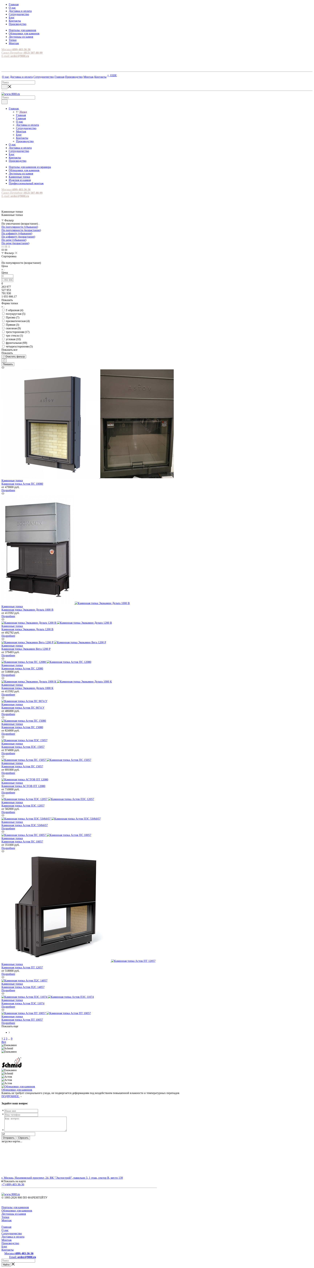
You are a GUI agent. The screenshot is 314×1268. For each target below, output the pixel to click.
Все (3, 1041)
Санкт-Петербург (22, 52)
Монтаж (6, 1220)
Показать (8, 364)
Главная (21, 115)
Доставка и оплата (12, 1236)
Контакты (7, 1249)
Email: (22, 1257)
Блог (4, 1246)
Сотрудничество (11, 1233)
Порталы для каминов (15, 1207)
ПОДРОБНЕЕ (10, 1096)
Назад (23, 111)
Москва (16, 49)
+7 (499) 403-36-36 (12, 1184)
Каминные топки (12, 480)
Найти (6, 1264)
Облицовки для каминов (16, 1089)
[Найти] (4, 86)
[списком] (6, 246)
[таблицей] (9, 246)
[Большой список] (6, 249)
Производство (10, 1243)
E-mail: (15, 56)
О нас (5, 1230)
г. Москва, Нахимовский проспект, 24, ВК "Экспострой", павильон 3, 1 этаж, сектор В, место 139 (62, 1177)
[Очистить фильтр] (4, 360)
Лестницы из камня (13, 1213)
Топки (5, 1217)
